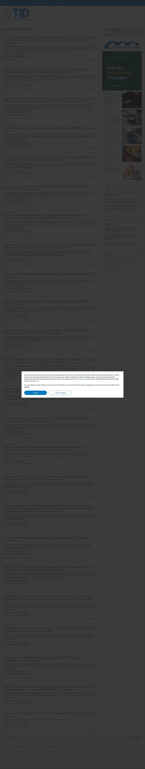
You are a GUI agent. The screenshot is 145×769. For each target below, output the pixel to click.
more (36, 381)
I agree (35, 393)
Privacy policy (81, 379)
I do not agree (60, 393)
